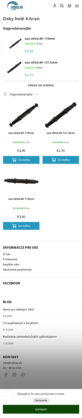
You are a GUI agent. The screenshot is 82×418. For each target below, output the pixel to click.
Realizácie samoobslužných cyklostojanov (30, 336)
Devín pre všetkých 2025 (18, 309)
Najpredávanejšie (21, 94)
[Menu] (76, 6)
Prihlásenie (10, 259)
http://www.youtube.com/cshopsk (23, 374)
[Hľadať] (62, 6)
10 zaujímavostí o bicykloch (20, 323)
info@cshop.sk (12, 363)
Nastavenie (41, 400)
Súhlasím (41, 409)
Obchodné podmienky (17, 269)
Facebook (6, 374)
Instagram (14, 374)
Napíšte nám (11, 264)
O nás (6, 254)
